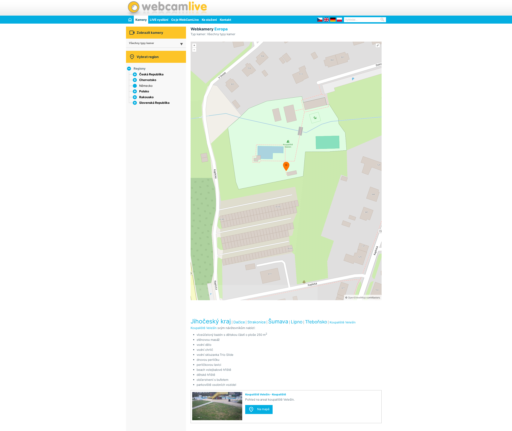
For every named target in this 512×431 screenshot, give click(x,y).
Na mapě (259, 409)
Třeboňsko (316, 321)
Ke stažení (209, 20)
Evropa (221, 29)
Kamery (141, 20)
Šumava (278, 321)
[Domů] (130, 19)
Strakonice (256, 322)
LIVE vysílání (159, 20)
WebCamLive (167, 8)
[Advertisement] (339, 7)
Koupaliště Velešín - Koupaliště (265, 394)
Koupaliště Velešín (343, 322)
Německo (146, 86)
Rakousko (146, 97)
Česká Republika (151, 74)
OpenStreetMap (357, 297)
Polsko (144, 91)
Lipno (296, 321)
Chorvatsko (147, 80)
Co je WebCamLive (185, 20)
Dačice (239, 322)
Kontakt (225, 20)
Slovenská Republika (154, 103)
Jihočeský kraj (211, 321)
